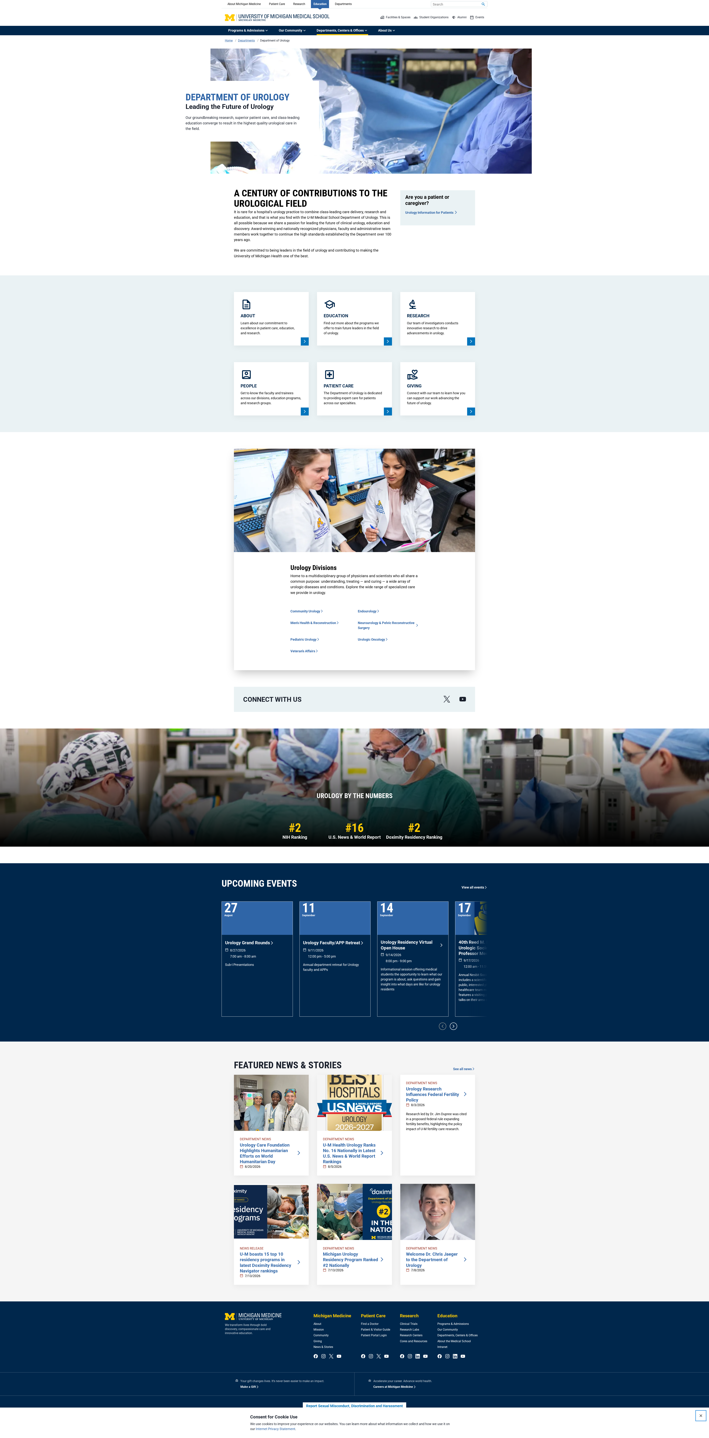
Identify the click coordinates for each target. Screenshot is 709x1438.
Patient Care (277, 4)
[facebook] (316, 1356)
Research (299, 4)
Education (320, 4)
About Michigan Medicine (244, 4)
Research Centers (411, 1335)
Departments (343, 4)
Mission (319, 1329)
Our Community (447, 1329)
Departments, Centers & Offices (457, 1335)
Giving (318, 1341)
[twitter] (331, 1356)
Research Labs (409, 1329)
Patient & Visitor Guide (375, 1329)
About (317, 1324)
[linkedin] (417, 1356)
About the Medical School (454, 1341)
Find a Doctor (370, 1324)
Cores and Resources (413, 1341)
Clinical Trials (408, 1324)
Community (321, 1335)
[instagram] (323, 1356)
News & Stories (323, 1347)
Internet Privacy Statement (275, 1429)
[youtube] (462, 699)
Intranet (442, 1347)
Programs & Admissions (453, 1324)
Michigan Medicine (332, 1315)
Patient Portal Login (374, 1335)
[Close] (701, 1416)
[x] (446, 699)
